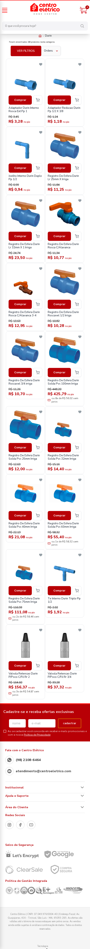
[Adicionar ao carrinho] (37, 100)
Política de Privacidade (37, 734)
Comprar (20, 99)
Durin (48, 36)
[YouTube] (31, 825)
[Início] (40, 35)
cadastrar (69, 723)
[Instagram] (9, 825)
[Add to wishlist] (40, 64)
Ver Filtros (26, 51)
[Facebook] (20, 825)
